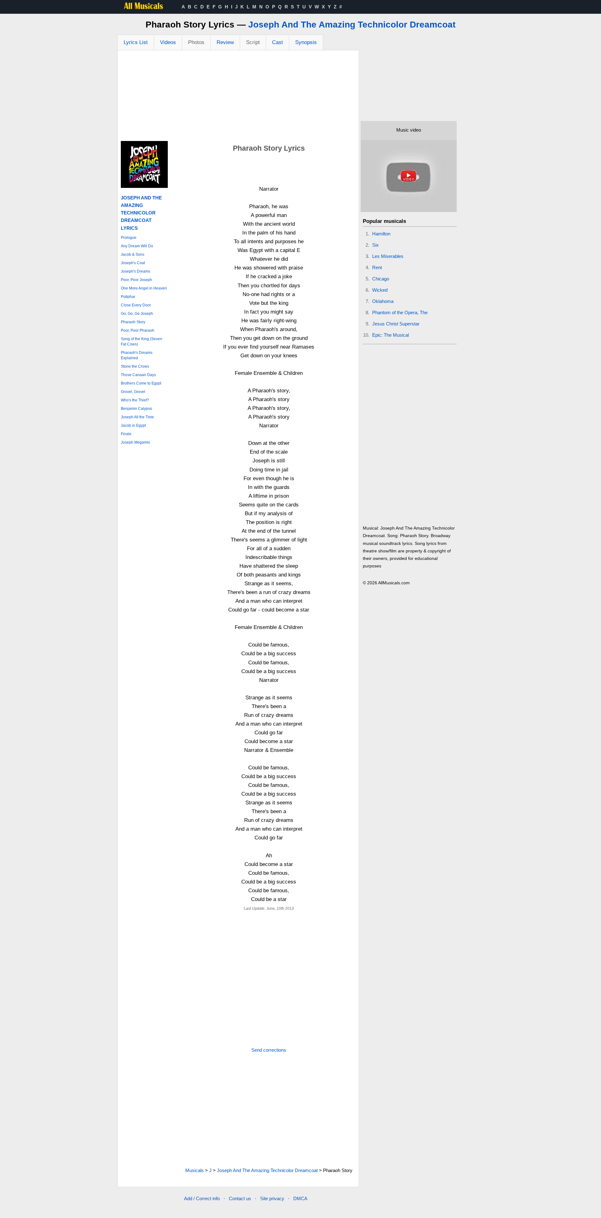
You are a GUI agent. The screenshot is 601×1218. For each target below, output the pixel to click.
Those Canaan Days (138, 375)
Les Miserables (387, 256)
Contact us (240, 1198)
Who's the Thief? (135, 400)
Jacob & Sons (132, 254)
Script (253, 42)
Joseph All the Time (137, 417)
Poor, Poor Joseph (136, 280)
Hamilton (381, 233)
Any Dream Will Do (137, 246)
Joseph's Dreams (135, 271)
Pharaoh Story (133, 322)
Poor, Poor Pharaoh (137, 330)
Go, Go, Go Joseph (137, 313)
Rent (377, 267)
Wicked (380, 290)
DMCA (300, 1198)
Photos (196, 42)
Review (225, 42)
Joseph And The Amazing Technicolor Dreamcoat (351, 24)
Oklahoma (382, 301)
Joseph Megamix (135, 442)
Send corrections (268, 1050)
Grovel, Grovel (133, 392)
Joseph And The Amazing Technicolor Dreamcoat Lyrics (141, 213)
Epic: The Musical (390, 335)
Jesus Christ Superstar (395, 323)
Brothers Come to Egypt (141, 383)
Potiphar (128, 296)
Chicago (380, 278)
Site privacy (272, 1198)
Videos (168, 42)
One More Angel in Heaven (144, 288)
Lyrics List (136, 42)
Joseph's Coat (133, 263)
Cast (277, 42)
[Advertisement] (238, 97)
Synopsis (306, 42)
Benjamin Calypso (136, 408)
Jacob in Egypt (133, 425)
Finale (126, 434)
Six (375, 245)
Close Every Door (136, 305)
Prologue (128, 237)
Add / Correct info (202, 1198)
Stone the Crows (135, 366)
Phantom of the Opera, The (400, 312)
